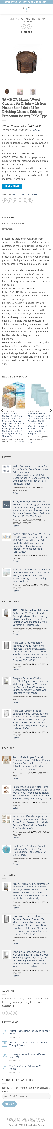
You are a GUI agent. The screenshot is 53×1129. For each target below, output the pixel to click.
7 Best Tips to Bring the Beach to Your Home (29, 1032)
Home (11, 18)
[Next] (46, 60)
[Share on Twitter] (15, 200)
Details (35, 130)
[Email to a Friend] (20, 200)
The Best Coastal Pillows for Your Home (26, 1067)
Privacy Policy (16, 1121)
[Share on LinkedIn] (30, 200)
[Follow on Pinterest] (15, 1013)
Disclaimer (30, 1121)
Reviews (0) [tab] (7, 229)
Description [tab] (8, 217)
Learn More (12, 186)
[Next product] (23, 26)
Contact (40, 1119)
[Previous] (6, 60)
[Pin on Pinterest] (25, 200)
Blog (23, 1119)
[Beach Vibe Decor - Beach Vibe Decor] (26, 9)
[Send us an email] (9, 1013)
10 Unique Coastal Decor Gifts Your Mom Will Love (28, 1055)
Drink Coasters (31, 194)
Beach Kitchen (26, 18)
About (31, 1119)
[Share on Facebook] (9, 200)
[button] (4, 9)
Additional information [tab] (15, 223)
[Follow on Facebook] (4, 1013)
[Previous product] (29, 26)
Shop (17, 1119)
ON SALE (41, 1121)
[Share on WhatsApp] (4, 200)
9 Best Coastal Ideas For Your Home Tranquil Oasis (28, 1044)
